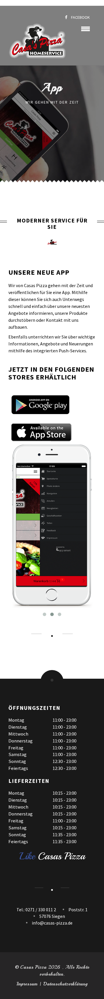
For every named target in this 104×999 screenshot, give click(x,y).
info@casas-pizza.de (52, 923)
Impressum (27, 984)
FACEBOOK (80, 17)
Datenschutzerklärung (65, 984)
